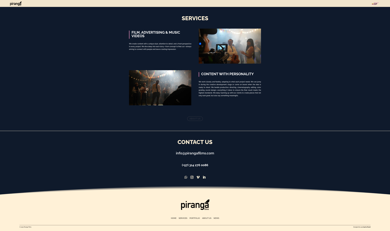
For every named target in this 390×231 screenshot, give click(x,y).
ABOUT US (195, 118)
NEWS (216, 218)
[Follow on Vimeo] (198, 177)
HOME (173, 218)
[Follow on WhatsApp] (186, 177)
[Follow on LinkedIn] (204, 177)
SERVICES (183, 218)
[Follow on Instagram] (192, 177)
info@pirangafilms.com (195, 153)
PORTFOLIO (195, 218)
